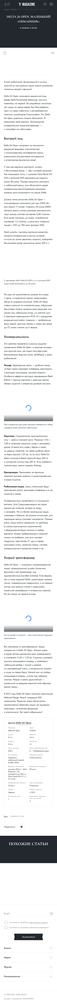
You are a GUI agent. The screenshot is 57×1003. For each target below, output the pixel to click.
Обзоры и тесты (18, 816)
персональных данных (38, 922)
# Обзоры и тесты (11, 899)
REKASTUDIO (28, 998)
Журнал (14, 9)
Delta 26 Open (23, 723)
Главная (6, 9)
